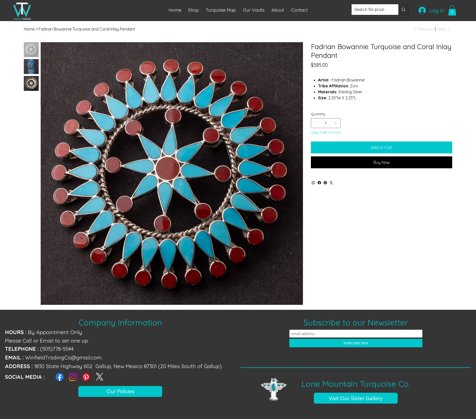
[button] (220, 10)
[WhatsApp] (313, 182)
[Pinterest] (325, 182)
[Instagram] (73, 377)
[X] (99, 377)
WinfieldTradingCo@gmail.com (63, 357)
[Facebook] (319, 182)
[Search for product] (403, 9)
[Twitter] (331, 182)
